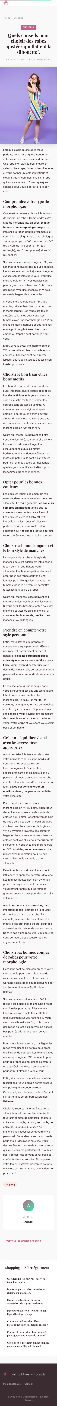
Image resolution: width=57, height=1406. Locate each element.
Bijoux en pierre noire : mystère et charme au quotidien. (26, 1291)
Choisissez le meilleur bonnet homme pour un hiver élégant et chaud (28, 1344)
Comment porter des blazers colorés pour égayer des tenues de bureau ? (27, 1333)
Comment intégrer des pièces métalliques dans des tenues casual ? (27, 1323)
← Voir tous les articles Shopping (22, 1240)
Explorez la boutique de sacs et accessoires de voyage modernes (25, 1301)
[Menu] (51, 2)
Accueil (7, 18)
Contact (28, 1383)
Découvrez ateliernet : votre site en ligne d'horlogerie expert (26, 1312)
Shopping (18, 18)
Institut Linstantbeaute (27, 1374)
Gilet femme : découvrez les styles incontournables (26, 1280)
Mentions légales (12, 1383)
